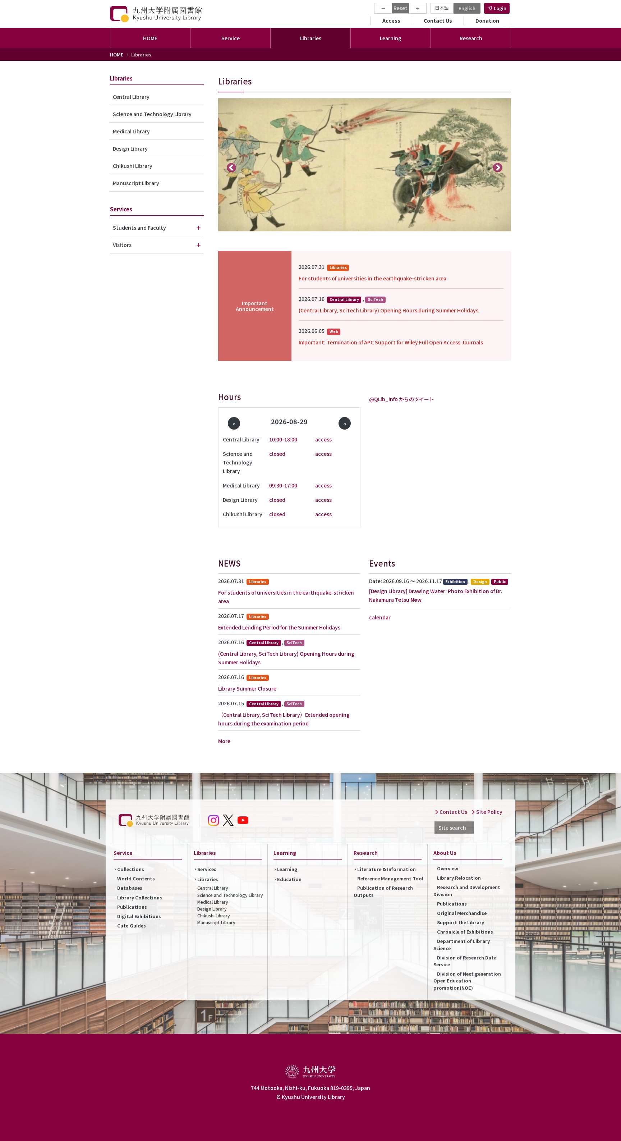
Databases (129, 887)
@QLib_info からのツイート (401, 399)
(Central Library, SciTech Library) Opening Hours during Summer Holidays (388, 310)
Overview (447, 868)
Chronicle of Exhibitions (465, 931)
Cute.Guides (131, 925)
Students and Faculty (139, 227)
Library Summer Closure (247, 688)
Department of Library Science (461, 944)
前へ (231, 166)
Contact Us (438, 20)
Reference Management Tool (390, 878)
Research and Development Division (466, 890)
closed (277, 453)
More (224, 740)
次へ (497, 166)
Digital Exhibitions (139, 916)
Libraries (207, 879)
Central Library (131, 96)
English (467, 8)
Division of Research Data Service (465, 961)
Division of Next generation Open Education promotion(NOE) (467, 980)
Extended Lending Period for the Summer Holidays (279, 627)
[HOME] (156, 14)
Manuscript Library (136, 183)
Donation (487, 20)
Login (500, 8)
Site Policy (488, 811)
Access (391, 20)
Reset (401, 8)
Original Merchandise (462, 912)
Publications (132, 906)
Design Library (130, 148)
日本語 (442, 7)
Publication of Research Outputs (383, 891)
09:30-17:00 (283, 485)
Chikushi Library (132, 165)
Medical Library (131, 131)
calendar (380, 617)
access (323, 439)
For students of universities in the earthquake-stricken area (372, 278)
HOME (150, 38)
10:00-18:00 (283, 439)
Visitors (122, 244)
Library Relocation (459, 877)
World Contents (136, 878)
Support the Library (460, 922)
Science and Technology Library (152, 114)
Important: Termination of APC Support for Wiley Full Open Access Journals (391, 342)
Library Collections (139, 897)
